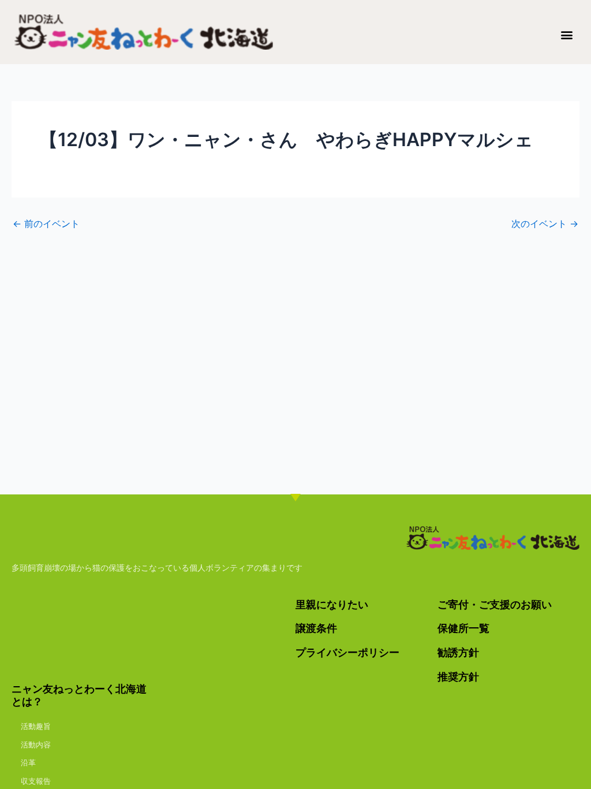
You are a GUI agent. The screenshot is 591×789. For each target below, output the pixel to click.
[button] (567, 34)
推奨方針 (458, 677)
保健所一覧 (463, 628)
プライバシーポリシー (347, 652)
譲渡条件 (316, 628)
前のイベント (46, 223)
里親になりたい (332, 604)
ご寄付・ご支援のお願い (494, 604)
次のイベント (544, 223)
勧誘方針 (458, 652)
